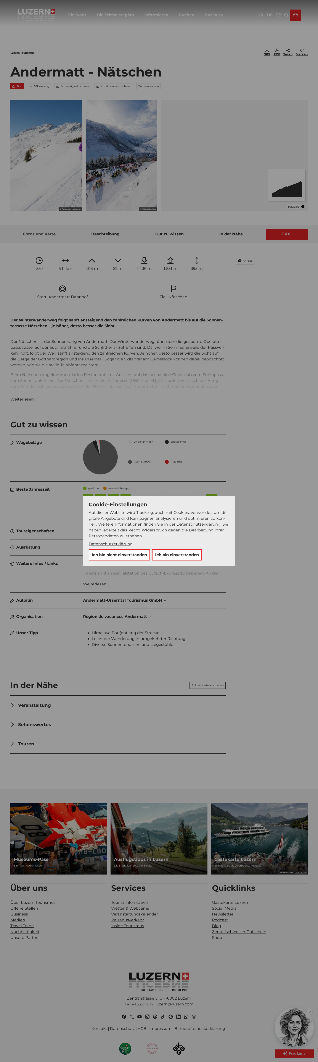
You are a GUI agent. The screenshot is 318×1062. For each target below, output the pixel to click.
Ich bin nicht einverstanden (119, 554)
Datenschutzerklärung (111, 544)
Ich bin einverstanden (177, 554)
